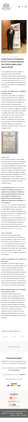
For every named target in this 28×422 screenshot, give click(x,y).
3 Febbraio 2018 (5, 56)
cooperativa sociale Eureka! (15, 228)
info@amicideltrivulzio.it (7, 252)
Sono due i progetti (6, 205)
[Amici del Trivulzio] (6, 5)
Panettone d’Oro (18, 187)
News (19, 331)
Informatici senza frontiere (14, 215)
